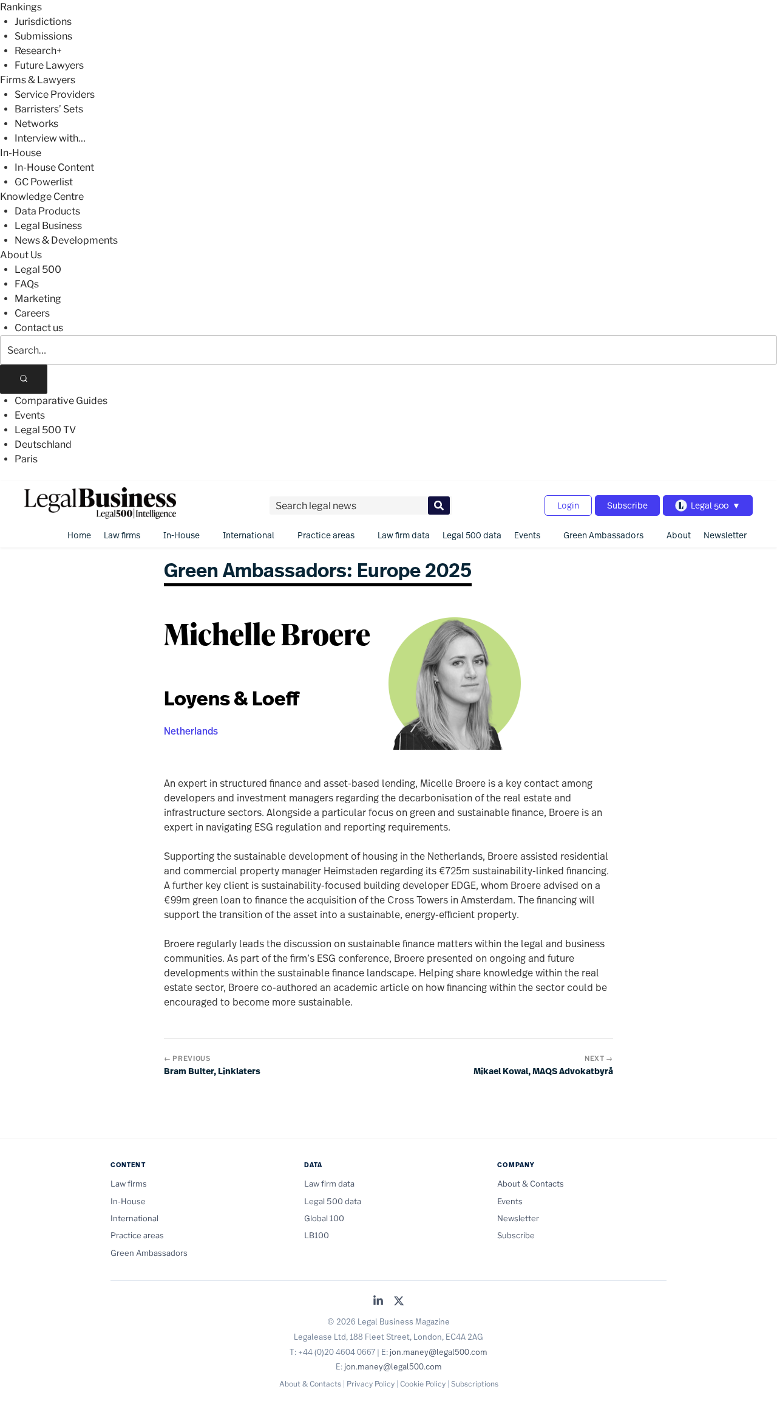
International (248, 535)
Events (30, 415)
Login (568, 505)
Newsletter (725, 535)
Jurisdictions (43, 21)
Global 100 (324, 1218)
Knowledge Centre (42, 196)
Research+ (38, 51)
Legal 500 (38, 269)
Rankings (21, 7)
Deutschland (43, 444)
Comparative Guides (61, 400)
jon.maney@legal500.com (438, 1351)
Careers (32, 313)
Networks (36, 123)
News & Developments (66, 240)
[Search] (23, 379)
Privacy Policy (371, 1383)
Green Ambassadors (603, 535)
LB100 (316, 1235)
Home (79, 535)
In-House (20, 153)
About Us (21, 255)
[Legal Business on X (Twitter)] (398, 1301)
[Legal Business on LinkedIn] (378, 1301)
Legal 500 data (472, 535)
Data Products (47, 211)
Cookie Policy (423, 1383)
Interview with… (50, 138)
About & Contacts (530, 1183)
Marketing (38, 298)
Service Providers (55, 94)
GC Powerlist (44, 182)
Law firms (122, 535)
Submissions (43, 36)
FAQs (27, 284)
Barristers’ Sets (49, 109)
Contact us (39, 328)
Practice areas (326, 535)
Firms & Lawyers (37, 80)
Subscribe (627, 505)
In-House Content (54, 167)
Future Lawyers (49, 65)
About (679, 535)
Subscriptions (474, 1383)
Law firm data (404, 535)
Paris (26, 459)
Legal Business (48, 225)
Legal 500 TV (45, 430)
